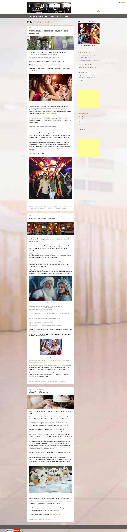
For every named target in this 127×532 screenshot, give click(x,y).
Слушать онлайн (34, 306)
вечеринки (69, 206)
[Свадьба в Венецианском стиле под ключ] (20, 531)
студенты (59, 208)
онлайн (54, 238)
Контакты (81, 80)
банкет (63, 206)
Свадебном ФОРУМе (54, 514)
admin (42, 27)
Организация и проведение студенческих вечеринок (48, 31)
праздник (31, 208)
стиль (80, 124)
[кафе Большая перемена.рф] (49, 12)
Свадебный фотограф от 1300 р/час (87, 67)
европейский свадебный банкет (87, 77)
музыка (55, 381)
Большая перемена (50, 113)
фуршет (64, 208)
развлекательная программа (43, 208)
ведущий (39, 206)
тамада (60, 381)
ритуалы (53, 208)
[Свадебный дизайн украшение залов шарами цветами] (22, 531)
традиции (44, 206)
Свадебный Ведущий (39, 392)
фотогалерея (51, 206)
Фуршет (59, 16)
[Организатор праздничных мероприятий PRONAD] (17, 531)
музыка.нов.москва (37, 362)
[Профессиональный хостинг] (10, 531)
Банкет (67, 16)
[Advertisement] (89, 99)
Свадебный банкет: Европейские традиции (41, 16)
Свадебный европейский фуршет (87, 75)
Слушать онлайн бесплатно (42, 218)
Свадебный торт (83, 72)
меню (80, 121)
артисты (39, 381)
